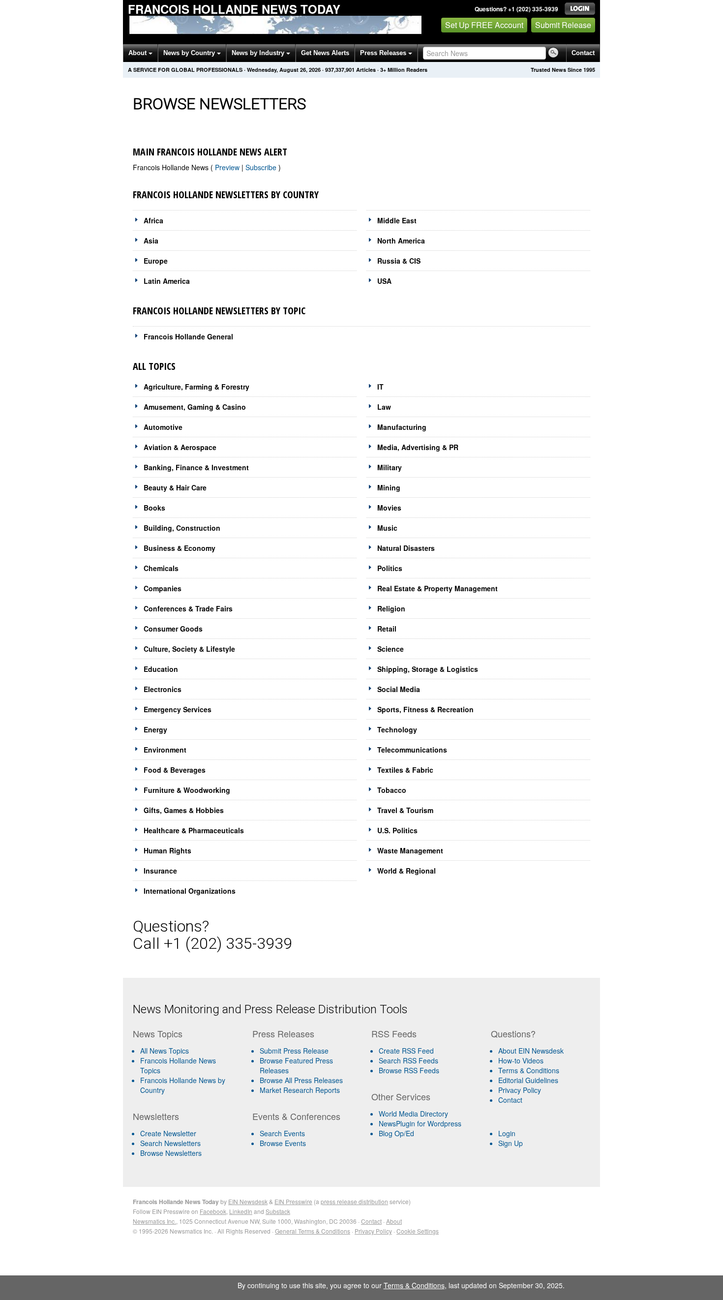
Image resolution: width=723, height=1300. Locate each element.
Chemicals (161, 568)
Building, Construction (182, 528)
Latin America (167, 281)
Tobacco (391, 790)
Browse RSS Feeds (409, 1070)
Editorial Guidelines (528, 1080)
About (138, 53)
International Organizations (190, 891)
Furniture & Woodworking (187, 790)
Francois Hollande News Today (234, 8)
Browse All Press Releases (301, 1080)
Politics (389, 568)
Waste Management (410, 850)
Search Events (282, 1133)
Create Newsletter (168, 1133)
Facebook (213, 1211)
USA (384, 281)
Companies (162, 588)
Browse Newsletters (171, 1153)
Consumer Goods (173, 629)
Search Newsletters (170, 1143)
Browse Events (283, 1143)
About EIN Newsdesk (531, 1051)
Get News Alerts (325, 53)
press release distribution (354, 1201)
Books (154, 508)
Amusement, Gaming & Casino (195, 407)
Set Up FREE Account (484, 24)
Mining (388, 487)
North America (401, 240)
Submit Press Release (294, 1051)
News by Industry (259, 53)
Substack (278, 1211)
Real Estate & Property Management (437, 588)
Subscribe (261, 167)
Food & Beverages (175, 770)
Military (389, 467)
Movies (389, 508)
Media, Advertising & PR (417, 447)
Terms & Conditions (528, 1070)
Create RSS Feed (406, 1051)
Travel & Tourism (405, 810)
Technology (397, 729)
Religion (391, 608)
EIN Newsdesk (248, 1201)
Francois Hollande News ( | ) (207, 167)
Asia (151, 240)
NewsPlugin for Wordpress (420, 1123)
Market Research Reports (300, 1090)
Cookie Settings (417, 1231)
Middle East (397, 220)
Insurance (160, 871)
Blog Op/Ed (396, 1133)
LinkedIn (240, 1211)
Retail (386, 629)
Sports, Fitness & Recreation (425, 709)
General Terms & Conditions (312, 1231)
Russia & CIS (399, 261)
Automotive (163, 427)
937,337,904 (340, 69)
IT (380, 387)
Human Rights (167, 850)
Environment (165, 750)
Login (506, 1133)
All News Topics (164, 1051)
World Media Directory (413, 1114)
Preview (228, 167)
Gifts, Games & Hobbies (184, 810)
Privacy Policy (519, 1090)
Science (390, 649)
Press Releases (384, 53)
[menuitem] (188, 1065)
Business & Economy (179, 548)
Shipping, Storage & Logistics (427, 669)
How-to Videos (520, 1060)
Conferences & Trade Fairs (188, 608)
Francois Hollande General (188, 336)
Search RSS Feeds (408, 1060)
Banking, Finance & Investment (196, 467)
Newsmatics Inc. (154, 1221)
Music (387, 528)
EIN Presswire (293, 1201)
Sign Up (510, 1143)
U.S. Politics (397, 830)
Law (384, 407)
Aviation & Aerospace (180, 447)
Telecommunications (412, 750)
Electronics (162, 689)
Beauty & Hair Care (175, 487)
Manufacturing (401, 427)
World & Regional (406, 871)
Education (161, 669)
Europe (156, 261)
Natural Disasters (406, 548)
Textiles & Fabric (405, 770)
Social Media (398, 689)
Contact (583, 53)
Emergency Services (177, 709)
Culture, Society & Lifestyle (189, 649)
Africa (153, 220)
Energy (155, 729)
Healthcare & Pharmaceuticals (194, 830)
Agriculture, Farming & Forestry (196, 387)
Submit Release (563, 24)
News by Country (190, 53)
